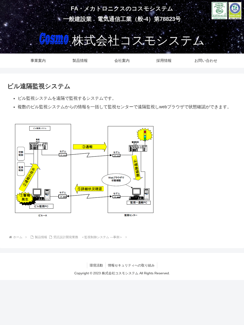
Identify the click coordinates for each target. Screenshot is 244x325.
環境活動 (96, 265)
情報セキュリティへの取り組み (131, 265)
